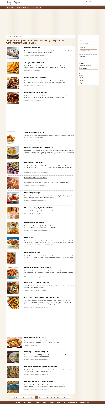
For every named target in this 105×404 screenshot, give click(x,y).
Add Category (82, 59)
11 (51, 397)
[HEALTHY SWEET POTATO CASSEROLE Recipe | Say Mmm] (14, 152)
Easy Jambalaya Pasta (32, 252)
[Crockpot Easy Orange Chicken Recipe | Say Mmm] (14, 342)
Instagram (37, 402)
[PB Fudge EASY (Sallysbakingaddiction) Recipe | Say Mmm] (14, 213)
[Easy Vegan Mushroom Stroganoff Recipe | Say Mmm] (14, 357)
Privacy (64, 402)
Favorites (51, 402)
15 (64, 397)
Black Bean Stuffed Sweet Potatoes (36, 282)
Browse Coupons (84, 402)
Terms (58, 402)
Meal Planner (10, 7)
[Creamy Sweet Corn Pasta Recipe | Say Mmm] (14, 168)
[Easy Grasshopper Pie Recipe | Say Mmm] (14, 53)
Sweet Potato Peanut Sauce (34, 132)
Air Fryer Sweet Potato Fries (34, 63)
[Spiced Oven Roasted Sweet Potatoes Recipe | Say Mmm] (14, 273)
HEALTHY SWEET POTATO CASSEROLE (38, 147)
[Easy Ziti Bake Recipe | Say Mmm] (14, 243)
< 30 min (81, 78)
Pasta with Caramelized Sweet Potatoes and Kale (41, 297)
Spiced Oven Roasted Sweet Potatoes (37, 267)
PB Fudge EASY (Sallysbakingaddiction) (38, 208)
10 (48, 397)
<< (20, 397)
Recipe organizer (36, 7)
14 (61, 397)
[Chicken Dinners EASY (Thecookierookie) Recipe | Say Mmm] (14, 387)
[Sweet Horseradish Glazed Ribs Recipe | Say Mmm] (14, 83)
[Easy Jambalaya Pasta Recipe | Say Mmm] (14, 258)
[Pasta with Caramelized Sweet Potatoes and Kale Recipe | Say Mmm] (14, 302)
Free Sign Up (90, 2)
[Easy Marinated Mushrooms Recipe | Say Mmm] (14, 228)
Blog (23, 402)
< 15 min (81, 77)
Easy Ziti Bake (29, 238)
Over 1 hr (81, 83)
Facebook (30, 402)
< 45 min (81, 80)
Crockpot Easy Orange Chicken (35, 337)
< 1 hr (80, 82)
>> (68, 397)
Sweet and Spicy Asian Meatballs (35, 92)
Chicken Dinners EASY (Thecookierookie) (38, 381)
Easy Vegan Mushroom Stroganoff (36, 352)
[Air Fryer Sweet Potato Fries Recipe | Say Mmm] (14, 68)
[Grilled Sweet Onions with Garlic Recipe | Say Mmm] (14, 183)
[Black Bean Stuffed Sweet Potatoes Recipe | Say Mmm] (14, 288)
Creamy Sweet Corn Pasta (33, 162)
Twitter (45, 402)
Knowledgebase (72, 402)
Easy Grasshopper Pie (32, 48)
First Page (15, 397)
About (18, 402)
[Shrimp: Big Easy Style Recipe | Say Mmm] (14, 198)
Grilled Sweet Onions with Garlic (35, 178)
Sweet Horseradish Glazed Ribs (35, 77)
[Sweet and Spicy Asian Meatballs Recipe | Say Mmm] (14, 98)
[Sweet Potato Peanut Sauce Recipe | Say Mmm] (14, 137)
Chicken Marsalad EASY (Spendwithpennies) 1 (40, 367)
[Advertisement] (52, 21)
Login (97, 2)
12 (54, 397)
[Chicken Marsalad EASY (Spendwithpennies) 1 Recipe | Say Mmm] (14, 372)
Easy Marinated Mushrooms (34, 223)
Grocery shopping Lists (23, 7)
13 (58, 397)
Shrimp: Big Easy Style (32, 193)
